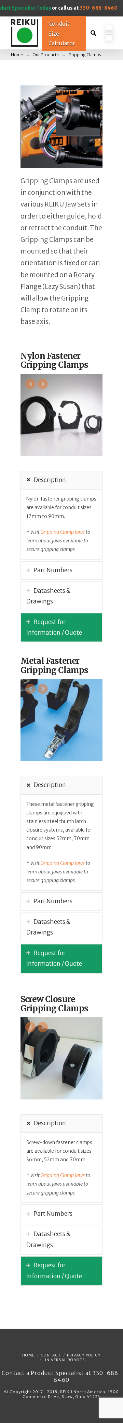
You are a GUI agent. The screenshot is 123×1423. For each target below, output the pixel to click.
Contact (51, 1355)
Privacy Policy (84, 1355)
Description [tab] (49, 480)
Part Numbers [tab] (52, 570)
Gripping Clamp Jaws (63, 532)
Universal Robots (64, 1359)
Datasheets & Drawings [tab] (48, 596)
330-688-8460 (99, 8)
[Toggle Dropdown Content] (93, 32)
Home (28, 1355)
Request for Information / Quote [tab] (54, 627)
